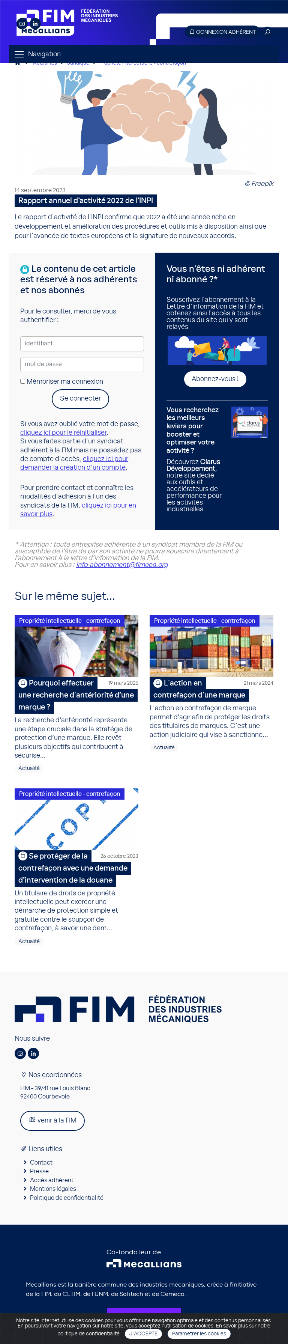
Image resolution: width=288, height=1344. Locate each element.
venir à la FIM (56, 1120)
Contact (41, 1163)
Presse (39, 1171)
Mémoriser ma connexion (64, 381)
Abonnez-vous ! (215, 379)
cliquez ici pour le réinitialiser (63, 432)
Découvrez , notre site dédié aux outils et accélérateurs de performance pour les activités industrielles (194, 460)
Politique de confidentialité (67, 1198)
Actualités (45, 63)
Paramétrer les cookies (199, 1333)
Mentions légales (53, 1189)
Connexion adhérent (225, 32)
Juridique (78, 63)
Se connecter (80, 398)
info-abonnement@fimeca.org (122, 565)
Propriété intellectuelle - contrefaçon (142, 63)
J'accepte (143, 1333)
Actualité (29, 768)
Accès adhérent (52, 1180)
